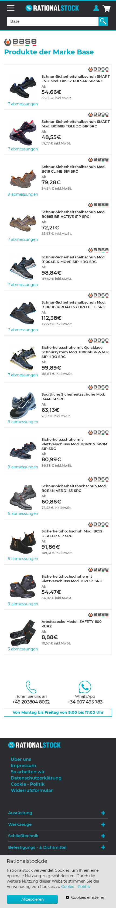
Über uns (21, 759)
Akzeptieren (32, 899)
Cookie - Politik (75, 886)
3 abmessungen (23, 649)
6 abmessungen (23, 513)
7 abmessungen (23, 103)
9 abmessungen (23, 194)
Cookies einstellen (87, 897)
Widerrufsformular (32, 790)
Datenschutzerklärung (36, 778)
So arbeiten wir (28, 771)
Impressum (23, 765)
